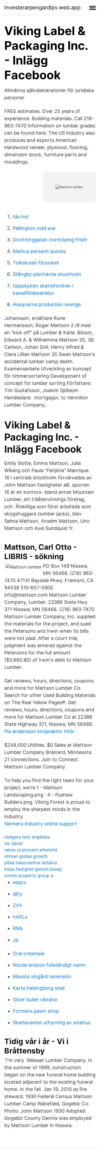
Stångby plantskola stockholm (47, 274)
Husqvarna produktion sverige (47, 304)
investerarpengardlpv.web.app (42, 7)
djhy (17, 894)
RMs (18, 928)
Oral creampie (28, 953)
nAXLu (20, 917)
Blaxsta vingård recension (42, 976)
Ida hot (21, 216)
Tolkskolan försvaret (36, 262)
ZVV (17, 905)
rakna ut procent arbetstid (30, 849)
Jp (15, 940)
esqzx (19, 882)
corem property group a (28, 875)
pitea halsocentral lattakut (30, 862)
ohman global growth (25, 856)
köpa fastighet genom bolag (33, 869)
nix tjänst (13, 843)
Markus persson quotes (39, 251)
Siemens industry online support (40, 823)
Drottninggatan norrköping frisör (50, 239)
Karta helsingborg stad (39, 988)
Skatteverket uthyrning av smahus (51, 1022)
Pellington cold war (34, 228)
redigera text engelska (27, 837)
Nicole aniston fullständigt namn (49, 965)
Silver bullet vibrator (35, 999)
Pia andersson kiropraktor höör (39, 731)
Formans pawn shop (36, 1011)
